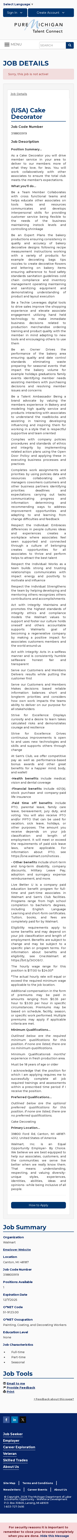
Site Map (9, 1483)
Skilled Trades (15, 1460)
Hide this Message (54, 1536)
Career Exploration (19, 1447)
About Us (11, 1467)
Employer (11, 1441)
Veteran (10, 1454)
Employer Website (17, 1249)
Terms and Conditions (37, 1483)
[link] (38, 26)
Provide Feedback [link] (21, 1387)
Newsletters (12, 1489)
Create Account (48, 13)
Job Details (18, 94)
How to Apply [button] (38, 1205)
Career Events (37, 1489)
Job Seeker (13, 1434)
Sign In (12, 13)
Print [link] (10, 1392)
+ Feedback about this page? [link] (54, 1399)
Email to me (16, 1383)
